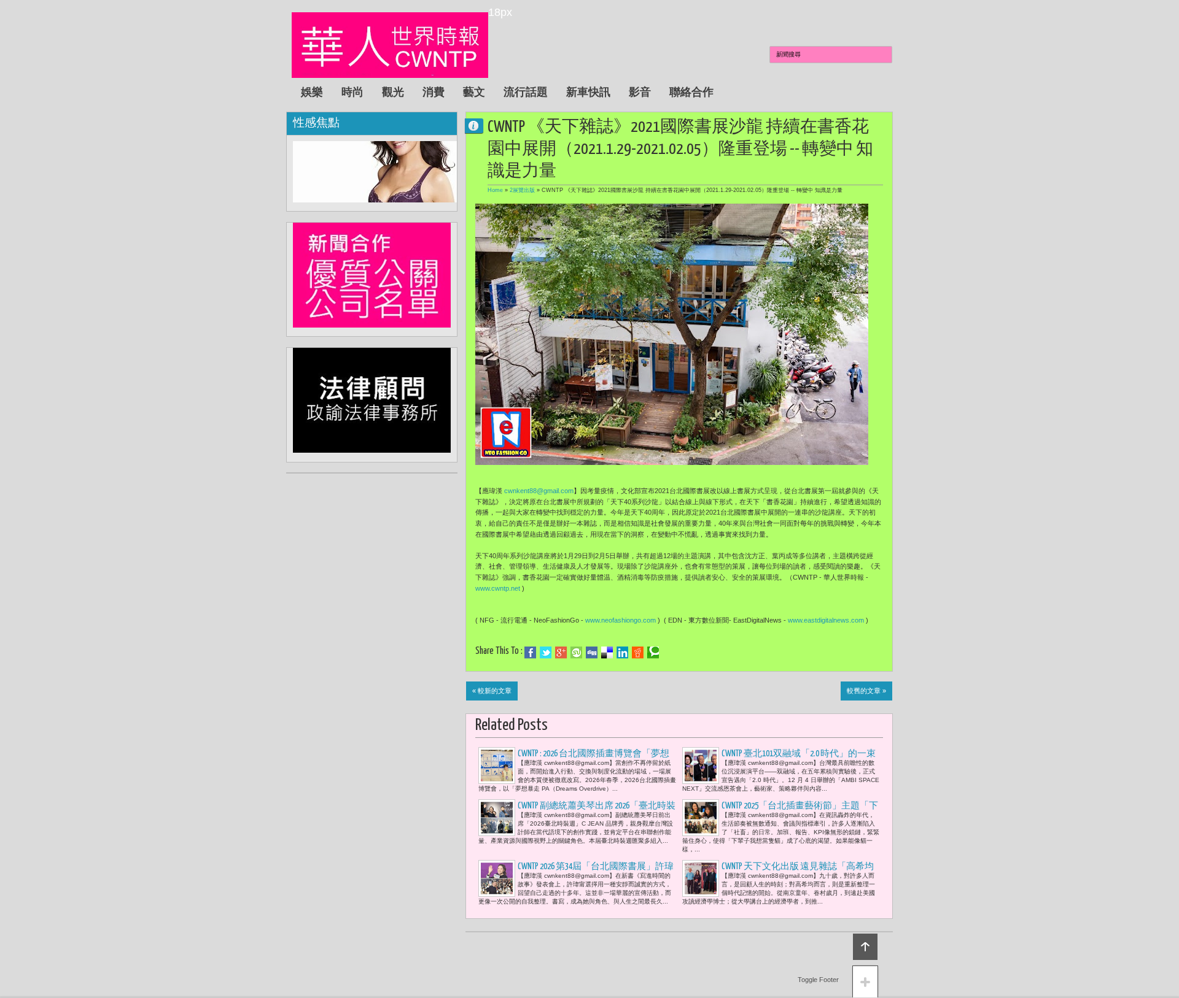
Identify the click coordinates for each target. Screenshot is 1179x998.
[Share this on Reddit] (638, 653)
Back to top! (865, 947)
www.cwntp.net (497, 588)
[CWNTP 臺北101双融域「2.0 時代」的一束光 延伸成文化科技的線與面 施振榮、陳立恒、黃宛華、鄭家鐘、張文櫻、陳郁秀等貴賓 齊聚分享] (700, 765)
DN (479, 125)
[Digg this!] (591, 653)
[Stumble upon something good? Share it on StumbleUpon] (576, 653)
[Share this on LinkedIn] (622, 653)
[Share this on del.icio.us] (607, 653)
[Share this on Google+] (561, 653)
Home (495, 190)
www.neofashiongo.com (620, 620)
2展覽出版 (522, 190)
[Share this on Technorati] (653, 653)
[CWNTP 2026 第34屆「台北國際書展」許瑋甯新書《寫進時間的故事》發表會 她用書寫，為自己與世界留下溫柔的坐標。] (496, 878)
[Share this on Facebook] (530, 653)
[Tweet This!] (545, 653)
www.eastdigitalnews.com (826, 620)
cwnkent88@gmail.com (539, 490)
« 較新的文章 (492, 690)
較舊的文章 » (866, 690)
